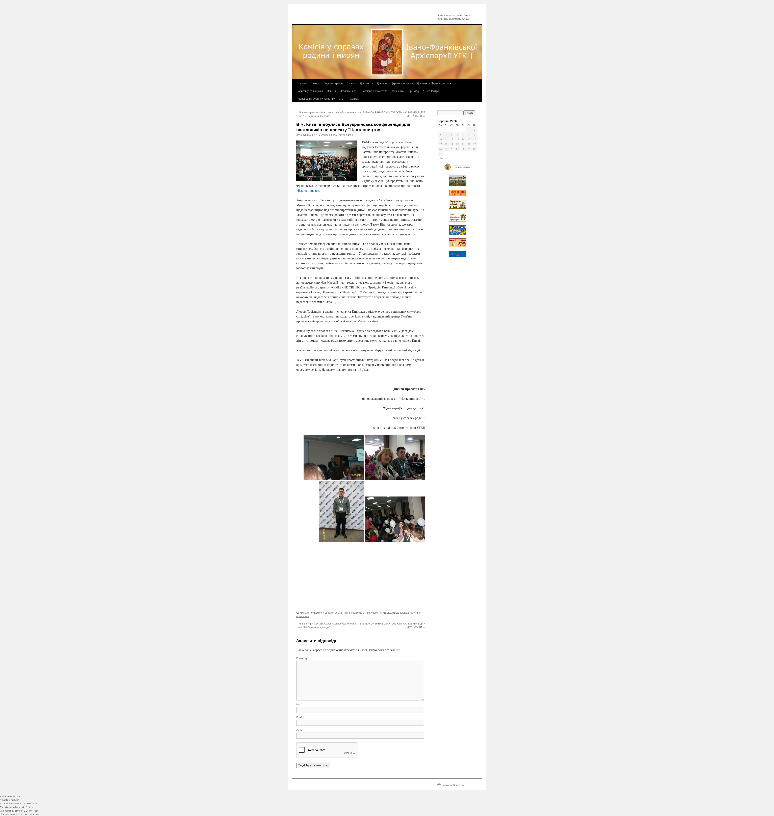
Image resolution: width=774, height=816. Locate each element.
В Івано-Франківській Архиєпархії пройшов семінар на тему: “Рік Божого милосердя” (328, 114)
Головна (302, 83)
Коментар (302, 658)
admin (349, 134)
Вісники (351, 83)
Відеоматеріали (333, 83)
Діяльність (366, 83)
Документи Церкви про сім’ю (434, 83)
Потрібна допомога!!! (374, 91)
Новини (331, 91)
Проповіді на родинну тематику (316, 98)
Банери (315, 83)
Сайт (299, 730)
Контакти (355, 98)
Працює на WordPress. (452, 784)
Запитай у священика (310, 91)
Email (300, 717)
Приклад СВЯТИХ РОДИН (424, 91)
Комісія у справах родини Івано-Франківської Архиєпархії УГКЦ (350, 612)
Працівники (397, 91)
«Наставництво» (307, 190)
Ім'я (299, 704)
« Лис (440, 158)
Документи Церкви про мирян (395, 83)
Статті (342, 98)
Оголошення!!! (348, 91)
